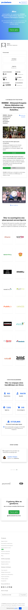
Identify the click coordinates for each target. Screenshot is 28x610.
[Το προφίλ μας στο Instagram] (5, 587)
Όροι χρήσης (14, 605)
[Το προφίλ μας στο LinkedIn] (9, 587)
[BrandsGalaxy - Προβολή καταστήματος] (8, 289)
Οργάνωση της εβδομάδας (7, 574)
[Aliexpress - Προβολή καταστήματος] (8, 237)
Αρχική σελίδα (4, 541)
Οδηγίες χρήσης (4, 578)
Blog (2, 555)
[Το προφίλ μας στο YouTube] (11, 587)
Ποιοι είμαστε (4, 570)
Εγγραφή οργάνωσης (5, 562)
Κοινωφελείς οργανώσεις (6, 543)
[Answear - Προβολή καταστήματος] (20, 272)
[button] (11, 470)
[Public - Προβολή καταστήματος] (8, 306)
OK (20, 608)
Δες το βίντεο (14, 205)
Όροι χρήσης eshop (20, 605)
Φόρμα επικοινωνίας (5, 572)
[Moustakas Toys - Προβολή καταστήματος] (20, 254)
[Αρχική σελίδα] (6, 2)
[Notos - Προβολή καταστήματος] (8, 359)
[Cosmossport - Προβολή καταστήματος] (8, 324)
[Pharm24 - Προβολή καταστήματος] (20, 324)
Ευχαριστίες (3, 580)
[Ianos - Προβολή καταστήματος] (20, 306)
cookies (16, 608)
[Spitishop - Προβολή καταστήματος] (20, 289)
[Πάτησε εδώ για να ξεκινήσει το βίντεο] (14, 195)
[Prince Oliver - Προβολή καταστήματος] (8, 272)
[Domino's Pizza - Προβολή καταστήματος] (20, 341)
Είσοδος (24, 2)
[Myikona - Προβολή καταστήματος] (8, 341)
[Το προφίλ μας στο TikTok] (7, 587)
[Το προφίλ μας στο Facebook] (2, 587)
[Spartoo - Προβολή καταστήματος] (20, 237)
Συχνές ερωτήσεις (5, 576)
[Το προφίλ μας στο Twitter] (4, 587)
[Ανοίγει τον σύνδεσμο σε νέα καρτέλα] (6, 483)
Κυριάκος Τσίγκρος (12, 456)
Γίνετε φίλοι (14, 30)
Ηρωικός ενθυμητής (5, 551)
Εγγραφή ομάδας (5, 564)
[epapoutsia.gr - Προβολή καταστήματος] (8, 254)
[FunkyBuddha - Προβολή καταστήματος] (20, 359)
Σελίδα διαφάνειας (5, 553)
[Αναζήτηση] (20, 2)
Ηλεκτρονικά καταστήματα (7, 545)
